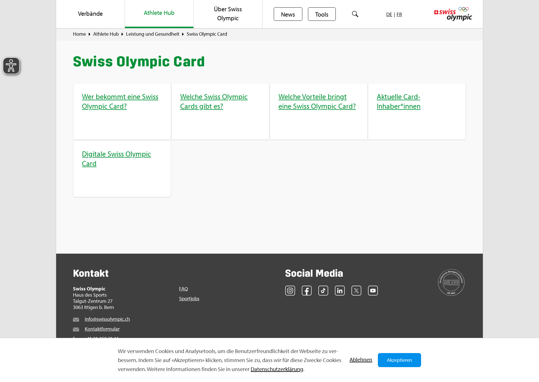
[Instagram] (290, 290)
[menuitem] (90, 14)
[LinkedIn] (340, 290)
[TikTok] (323, 290)
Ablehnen (361, 359)
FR (399, 14)
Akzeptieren (399, 360)
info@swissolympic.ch (107, 319)
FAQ (183, 289)
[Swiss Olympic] (453, 14)
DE (389, 14)
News (288, 14)
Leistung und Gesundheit (152, 34)
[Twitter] (356, 290)
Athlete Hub (106, 34)
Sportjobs (189, 298)
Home (79, 34)
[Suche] (355, 14)
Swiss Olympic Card (207, 34)
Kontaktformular (102, 329)
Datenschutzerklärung (277, 368)
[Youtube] (373, 290)
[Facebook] (307, 290)
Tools (321, 14)
